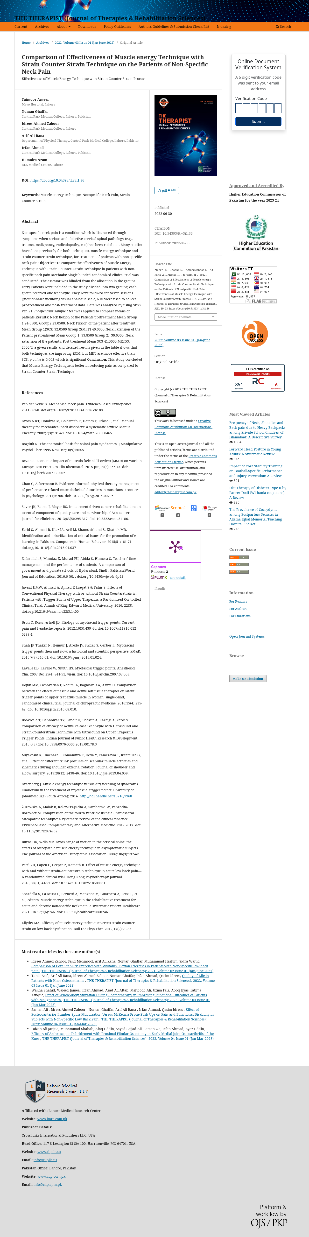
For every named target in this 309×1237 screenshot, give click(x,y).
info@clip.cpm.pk (48, 1184)
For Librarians (240, 616)
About (62, 26)
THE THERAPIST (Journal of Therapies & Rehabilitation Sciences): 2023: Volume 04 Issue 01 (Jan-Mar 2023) (128, 1038)
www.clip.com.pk (51, 1176)
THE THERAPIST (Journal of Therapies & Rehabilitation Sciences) (110, 18)
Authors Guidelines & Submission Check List (174, 26)
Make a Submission (248, 678)
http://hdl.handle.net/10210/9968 (106, 796)
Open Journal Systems (247, 636)
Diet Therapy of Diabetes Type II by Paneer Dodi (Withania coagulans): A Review (257, 492)
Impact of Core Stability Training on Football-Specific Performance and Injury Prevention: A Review (255, 471)
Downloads (87, 26)
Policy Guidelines (117, 26)
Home (26, 42)
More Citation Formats (174, 317)
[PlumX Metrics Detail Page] (175, 546)
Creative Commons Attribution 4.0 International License (183, 427)
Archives (42, 26)
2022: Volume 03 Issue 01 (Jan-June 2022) (84, 42)
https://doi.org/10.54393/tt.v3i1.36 (57, 180)
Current (20, 26)
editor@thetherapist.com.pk (175, 492)
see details (178, 577)
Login (290, 3)
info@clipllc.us (45, 1160)
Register (274, 3)
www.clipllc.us (49, 1151)
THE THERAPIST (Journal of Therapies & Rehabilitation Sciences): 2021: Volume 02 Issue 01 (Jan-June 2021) (127, 971)
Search (285, 26)
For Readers (238, 601)
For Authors (238, 608)
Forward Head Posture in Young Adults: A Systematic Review (255, 451)
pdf (168, 190)
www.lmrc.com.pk (52, 1119)
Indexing (224, 26)
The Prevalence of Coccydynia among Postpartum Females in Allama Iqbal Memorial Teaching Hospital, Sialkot (255, 516)
